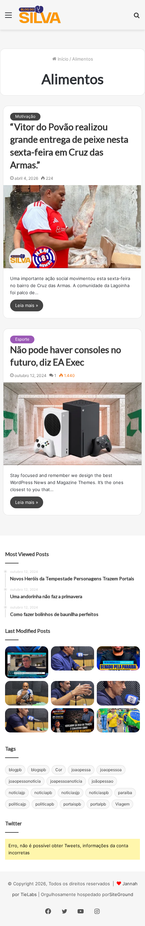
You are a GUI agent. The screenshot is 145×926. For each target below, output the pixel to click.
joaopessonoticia (25, 781)
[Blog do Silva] (39, 15)
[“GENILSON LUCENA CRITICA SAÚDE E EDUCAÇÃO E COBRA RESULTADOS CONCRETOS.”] (72, 658)
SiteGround (121, 894)
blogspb (38, 769)
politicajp (17, 804)
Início (62, 59)
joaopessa (81, 769)
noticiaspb (99, 792)
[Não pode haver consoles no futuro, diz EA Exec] (72, 423)
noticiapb (43, 792)
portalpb (98, 804)
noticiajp (17, 792)
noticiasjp (70, 792)
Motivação (25, 116)
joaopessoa (111, 769)
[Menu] (8, 17)
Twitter (13, 823)
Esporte (22, 339)
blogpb (15, 769)
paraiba (125, 792)
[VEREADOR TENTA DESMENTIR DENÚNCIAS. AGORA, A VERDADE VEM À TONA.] (72, 720)
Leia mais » (26, 305)
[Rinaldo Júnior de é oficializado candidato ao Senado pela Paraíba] (118, 658)
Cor (58, 769)
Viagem (122, 804)
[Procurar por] (136, 17)
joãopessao (102, 781)
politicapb (44, 804)
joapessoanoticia (66, 781)
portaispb (72, 804)
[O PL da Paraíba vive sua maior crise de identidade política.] (26, 662)
